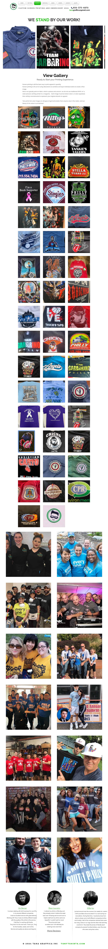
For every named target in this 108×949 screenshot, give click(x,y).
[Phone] (72, 8)
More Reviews (54, 931)
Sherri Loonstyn (54, 908)
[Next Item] (100, 47)
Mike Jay (90, 908)
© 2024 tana (31, 944)
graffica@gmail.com (81, 10)
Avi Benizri (22, 908)
